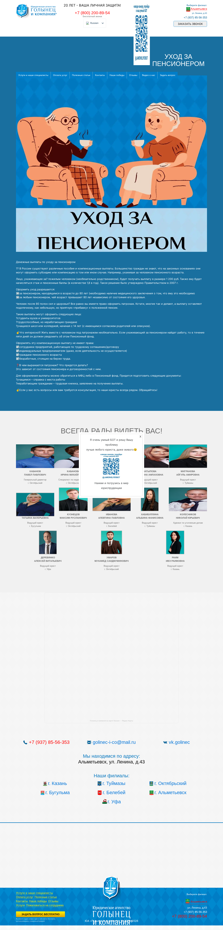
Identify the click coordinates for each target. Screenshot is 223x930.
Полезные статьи (81, 75)
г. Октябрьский (170, 783)
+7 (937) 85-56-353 (195, 17)
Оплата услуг (60, 75)
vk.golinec (179, 742)
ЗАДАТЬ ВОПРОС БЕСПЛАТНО (41, 914)
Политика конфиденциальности (27, 923)
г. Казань (57, 783)
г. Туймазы (114, 783)
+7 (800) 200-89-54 (92, 12)
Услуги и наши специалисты (33, 75)
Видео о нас (148, 75)
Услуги (20, 905)
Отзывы (133, 75)
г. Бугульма (57, 792)
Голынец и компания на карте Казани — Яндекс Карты (111, 721)
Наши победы (117, 75)
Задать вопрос (167, 75)
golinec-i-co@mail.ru (114, 742)
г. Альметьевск (170, 792)
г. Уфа (114, 801)
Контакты (100, 75)
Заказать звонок (190, 23)
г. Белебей (114, 792)
